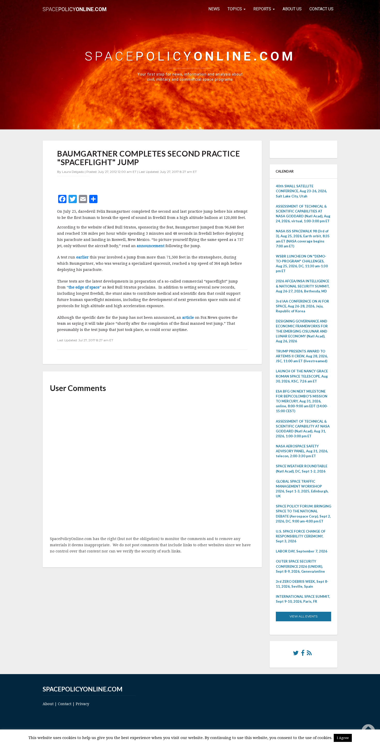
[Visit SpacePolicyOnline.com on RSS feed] (309, 654)
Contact (64, 704)
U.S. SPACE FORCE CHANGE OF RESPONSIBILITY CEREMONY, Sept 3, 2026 (300, 536)
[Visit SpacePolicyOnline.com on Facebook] (303, 654)
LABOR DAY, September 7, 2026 (301, 551)
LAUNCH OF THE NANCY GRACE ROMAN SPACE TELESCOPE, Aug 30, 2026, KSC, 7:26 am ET (302, 376)
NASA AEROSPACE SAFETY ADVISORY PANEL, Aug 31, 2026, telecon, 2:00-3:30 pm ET (302, 451)
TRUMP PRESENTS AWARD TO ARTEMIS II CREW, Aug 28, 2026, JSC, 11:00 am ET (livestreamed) (302, 356)
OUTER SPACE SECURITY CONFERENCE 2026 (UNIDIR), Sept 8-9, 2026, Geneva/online (300, 566)
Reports (262, 8)
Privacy (82, 704)
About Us (292, 8)
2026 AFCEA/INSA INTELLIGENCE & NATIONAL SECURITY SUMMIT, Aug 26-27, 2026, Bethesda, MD (303, 286)
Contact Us (321, 8)
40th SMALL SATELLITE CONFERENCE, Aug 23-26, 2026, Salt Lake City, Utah (301, 191)
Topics (235, 8)
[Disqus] (152, 464)
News (214, 8)
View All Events (303, 616)
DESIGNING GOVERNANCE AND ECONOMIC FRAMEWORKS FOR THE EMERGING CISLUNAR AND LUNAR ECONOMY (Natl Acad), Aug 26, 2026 (302, 331)
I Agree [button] (343, 738)
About (48, 704)
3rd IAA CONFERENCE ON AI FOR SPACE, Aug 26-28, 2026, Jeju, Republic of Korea (302, 306)
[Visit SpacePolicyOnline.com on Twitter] (296, 654)
